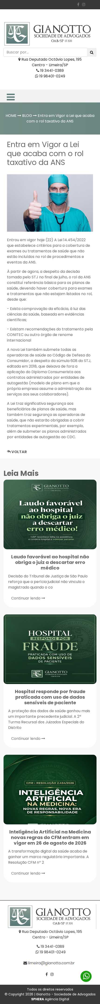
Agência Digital (50, 999)
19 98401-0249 (51, 76)
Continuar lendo (26, 598)
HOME (11, 115)
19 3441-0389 (51, 70)
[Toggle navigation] (10, 96)
